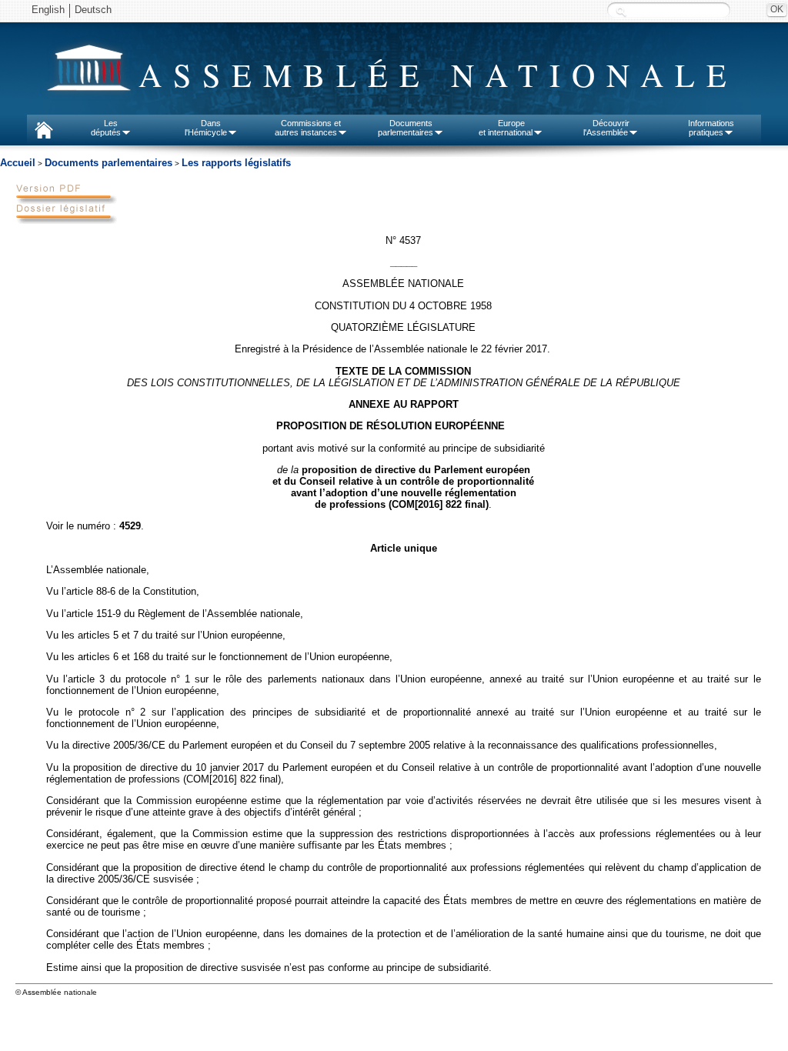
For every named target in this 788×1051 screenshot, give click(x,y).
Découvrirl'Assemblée (606, 127)
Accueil (17, 162)
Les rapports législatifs (236, 162)
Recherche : (621, 11)
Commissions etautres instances (308, 127)
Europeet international (506, 127)
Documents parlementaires (108, 162)
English (48, 9)
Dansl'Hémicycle (206, 127)
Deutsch (93, 9)
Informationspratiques (711, 127)
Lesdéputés (106, 127)
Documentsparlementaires (405, 127)
